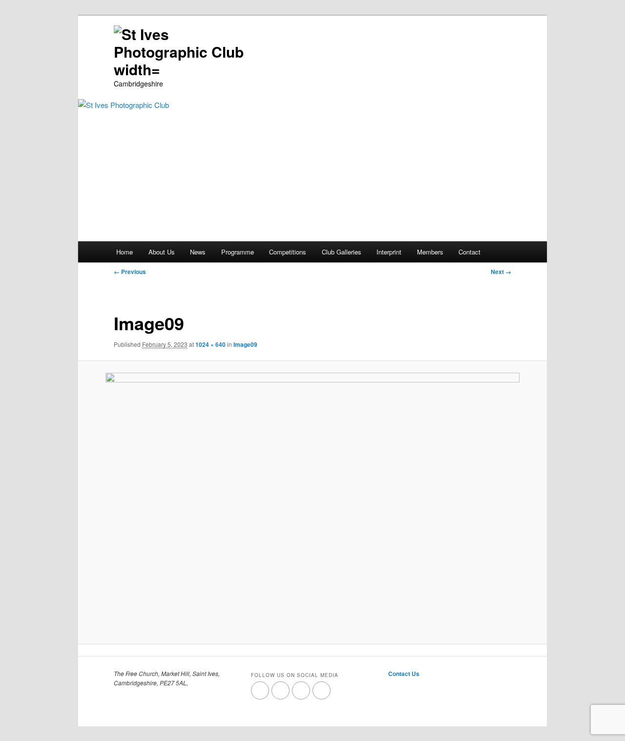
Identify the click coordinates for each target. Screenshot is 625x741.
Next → (501, 271)
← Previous (130, 271)
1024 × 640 (210, 344)
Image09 (245, 344)
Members (430, 251)
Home (124, 251)
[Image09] (312, 502)
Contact (469, 251)
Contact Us (403, 673)
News (198, 251)
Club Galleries (341, 251)
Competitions (287, 251)
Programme (237, 251)
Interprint (388, 251)
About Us (161, 251)
